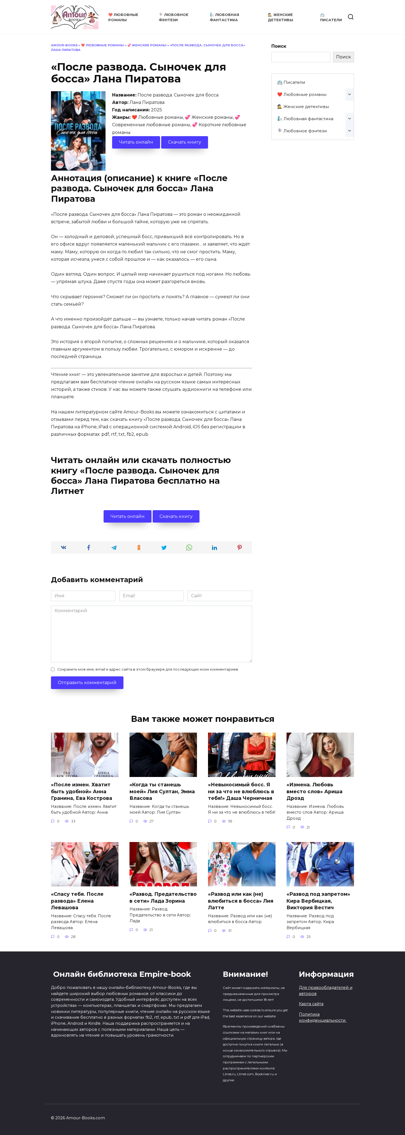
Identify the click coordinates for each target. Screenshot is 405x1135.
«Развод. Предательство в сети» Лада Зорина (163, 897)
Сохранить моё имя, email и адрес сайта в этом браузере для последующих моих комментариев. (148, 669)
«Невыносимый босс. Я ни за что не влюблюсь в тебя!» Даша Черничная (241, 791)
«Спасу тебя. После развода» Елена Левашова (77, 900)
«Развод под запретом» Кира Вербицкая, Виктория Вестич (318, 900)
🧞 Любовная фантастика (305, 118)
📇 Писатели (291, 82)
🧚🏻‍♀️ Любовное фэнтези (302, 130)
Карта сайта (311, 1003)
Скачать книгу (184, 142)
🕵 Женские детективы (303, 106)
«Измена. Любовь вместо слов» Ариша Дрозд (314, 791)
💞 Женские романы (146, 45)
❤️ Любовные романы (102, 45)
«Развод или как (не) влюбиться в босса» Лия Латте (240, 900)
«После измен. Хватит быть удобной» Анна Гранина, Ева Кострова (81, 791)
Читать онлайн (136, 142)
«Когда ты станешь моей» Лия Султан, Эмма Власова (162, 791)
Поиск (278, 46)
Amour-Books (64, 45)
